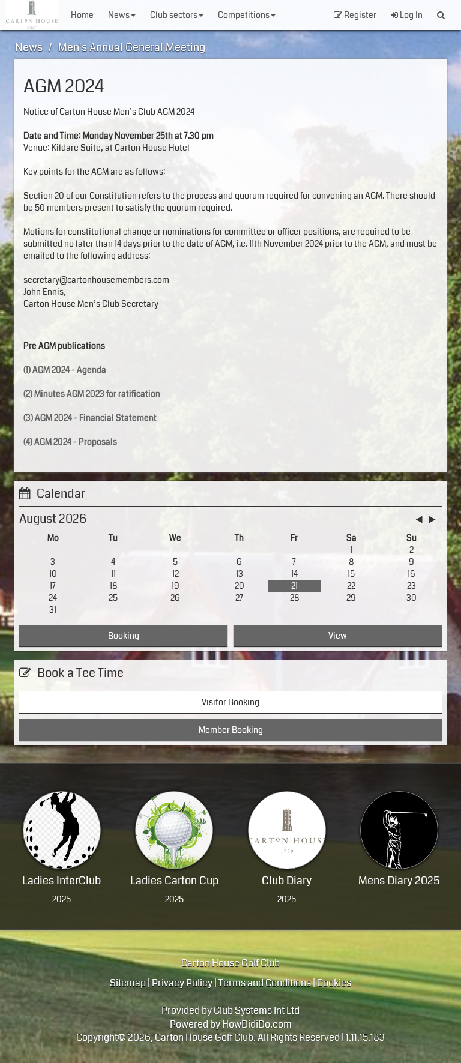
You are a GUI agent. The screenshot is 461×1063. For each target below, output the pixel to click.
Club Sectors (173, 15)
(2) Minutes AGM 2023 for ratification (91, 394)
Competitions (244, 15)
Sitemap (128, 983)
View (337, 636)
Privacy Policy (182, 983)
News (119, 15)
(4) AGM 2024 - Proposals (70, 442)
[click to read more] (61, 830)
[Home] (32, 14)
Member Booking (231, 730)
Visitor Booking (230, 702)
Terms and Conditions (264, 983)
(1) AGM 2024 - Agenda (64, 370)
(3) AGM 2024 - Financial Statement (90, 418)
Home (82, 15)
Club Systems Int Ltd (257, 1010)
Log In (410, 15)
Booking (123, 636)
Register (359, 15)
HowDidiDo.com (257, 1024)
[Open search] (441, 15)
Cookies (334, 983)
